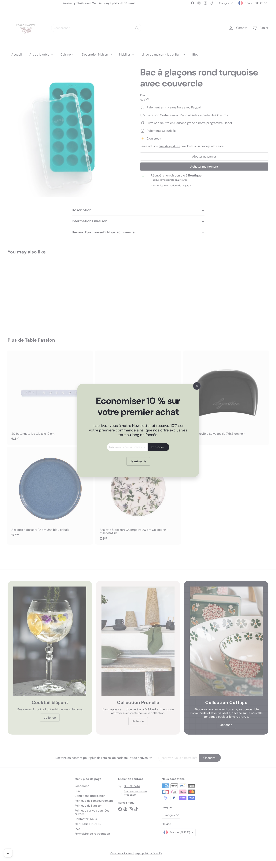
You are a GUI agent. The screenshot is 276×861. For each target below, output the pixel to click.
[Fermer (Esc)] (197, 386)
